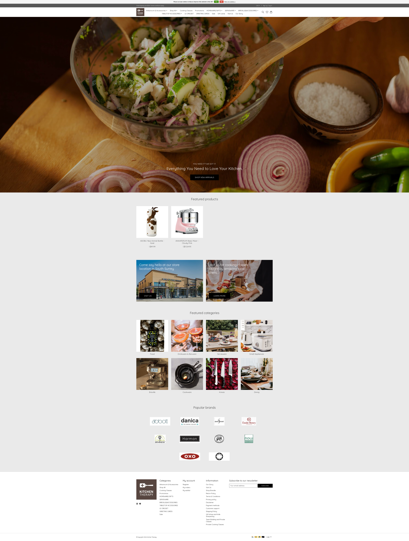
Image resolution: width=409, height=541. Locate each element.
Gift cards (221, 14)
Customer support (212, 508)
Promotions (199, 11)
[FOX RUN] (160, 439)
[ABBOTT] (160, 421)
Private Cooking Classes (215, 524)
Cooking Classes (186, 11)
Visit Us (230, 14)
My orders (186, 487)
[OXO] (189, 456)
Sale (213, 14)
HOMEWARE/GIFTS (166, 496)
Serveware (222, 354)
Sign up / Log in (267, 5)
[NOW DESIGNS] (248, 439)
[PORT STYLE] (219, 456)
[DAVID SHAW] (219, 421)
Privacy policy (211, 499)
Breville (152, 392)
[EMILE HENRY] (248, 421)
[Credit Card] (252, 537)
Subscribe (265, 486)
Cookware (187, 392)
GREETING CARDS (202, 14)
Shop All (162, 487)
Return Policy (211, 493)
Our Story (239, 14)
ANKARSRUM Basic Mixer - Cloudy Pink (187, 242)
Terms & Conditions (213, 496)
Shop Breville (211, 490)
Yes (216, 2)
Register (186, 484)
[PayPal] (256, 537)
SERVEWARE (164, 499)
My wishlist (186, 490)
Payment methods (212, 505)
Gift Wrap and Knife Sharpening (213, 515)
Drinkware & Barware (187, 354)
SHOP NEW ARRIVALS (204, 177)
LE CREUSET (189, 14)
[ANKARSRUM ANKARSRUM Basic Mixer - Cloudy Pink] (187, 222)
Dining (256, 392)
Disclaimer (210, 502)
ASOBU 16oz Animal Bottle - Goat (152, 242)
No (221, 2)
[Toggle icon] (262, 12)
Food (152, 354)
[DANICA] (189, 421)
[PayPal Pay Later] (259, 537)
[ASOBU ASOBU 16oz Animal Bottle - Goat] (152, 222)
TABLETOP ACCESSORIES (169, 505)
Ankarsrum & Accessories (169, 484)
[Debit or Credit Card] (263, 537)
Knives (222, 392)
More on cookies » (229, 2)
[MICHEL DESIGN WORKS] (219, 439)
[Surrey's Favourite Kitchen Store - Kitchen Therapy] (140, 12)
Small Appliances (256, 354)
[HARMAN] (189, 439)
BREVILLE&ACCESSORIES (168, 502)
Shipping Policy (211, 511)
